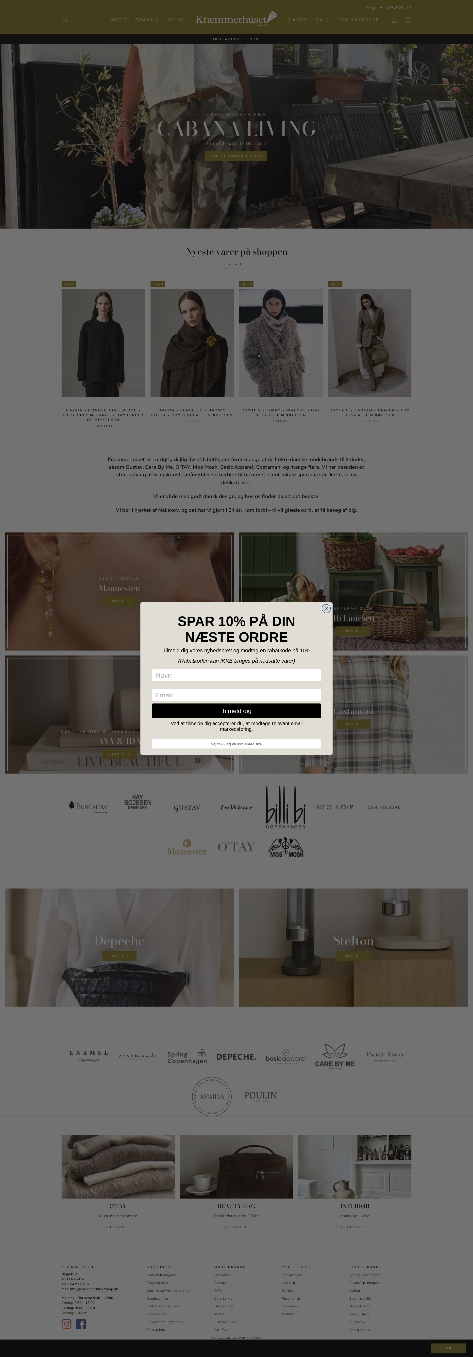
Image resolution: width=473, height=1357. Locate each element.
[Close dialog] (326, 608)
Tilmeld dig (236, 710)
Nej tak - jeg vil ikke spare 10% (236, 744)
